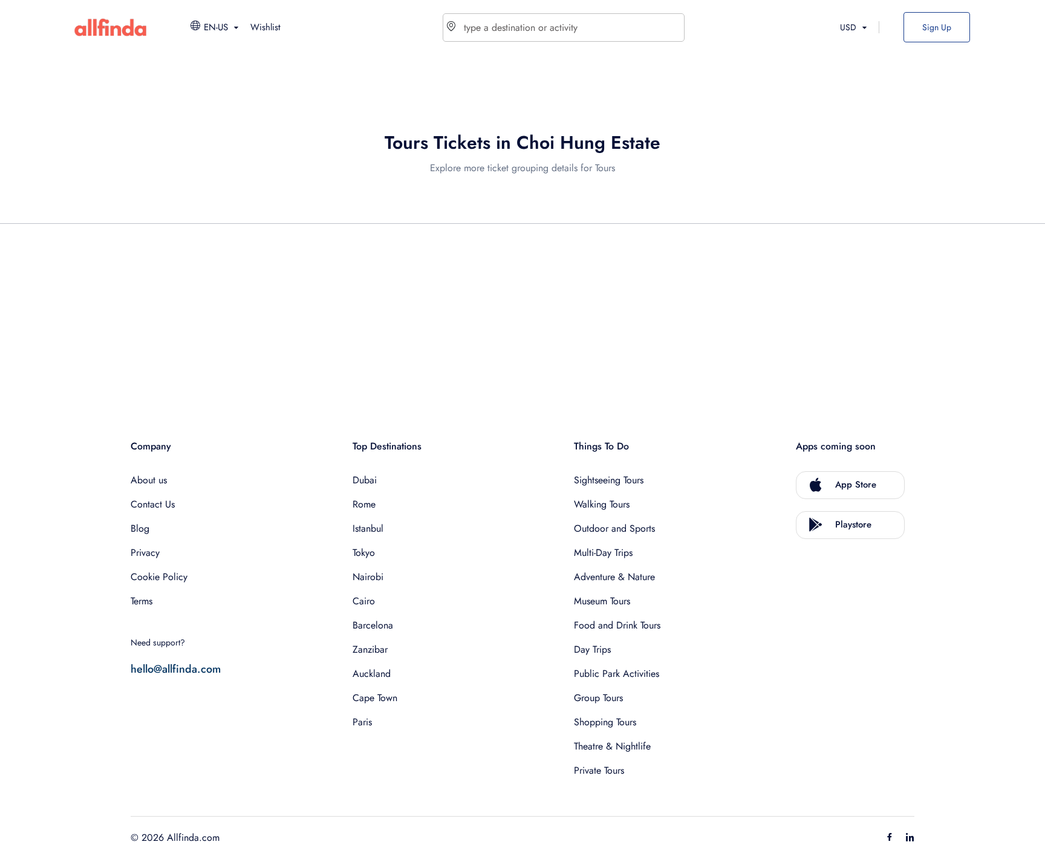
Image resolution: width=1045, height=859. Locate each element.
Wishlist (265, 27)
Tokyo (364, 553)
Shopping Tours (605, 722)
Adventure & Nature (614, 577)
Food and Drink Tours (617, 625)
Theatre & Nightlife (612, 746)
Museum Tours (602, 601)
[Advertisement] (493, 318)
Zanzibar (370, 649)
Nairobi (368, 577)
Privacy (145, 553)
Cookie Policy (159, 577)
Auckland (372, 674)
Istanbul (368, 528)
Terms (141, 601)
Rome (364, 504)
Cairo (364, 601)
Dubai (365, 480)
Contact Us (153, 504)
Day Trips (592, 649)
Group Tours (598, 698)
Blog (140, 528)
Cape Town (375, 698)
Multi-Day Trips (603, 553)
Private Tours (599, 770)
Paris (362, 722)
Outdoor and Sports (614, 528)
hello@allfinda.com (176, 669)
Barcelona (373, 625)
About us (149, 480)
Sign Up (936, 27)
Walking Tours (602, 504)
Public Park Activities (616, 674)
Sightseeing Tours (608, 480)
